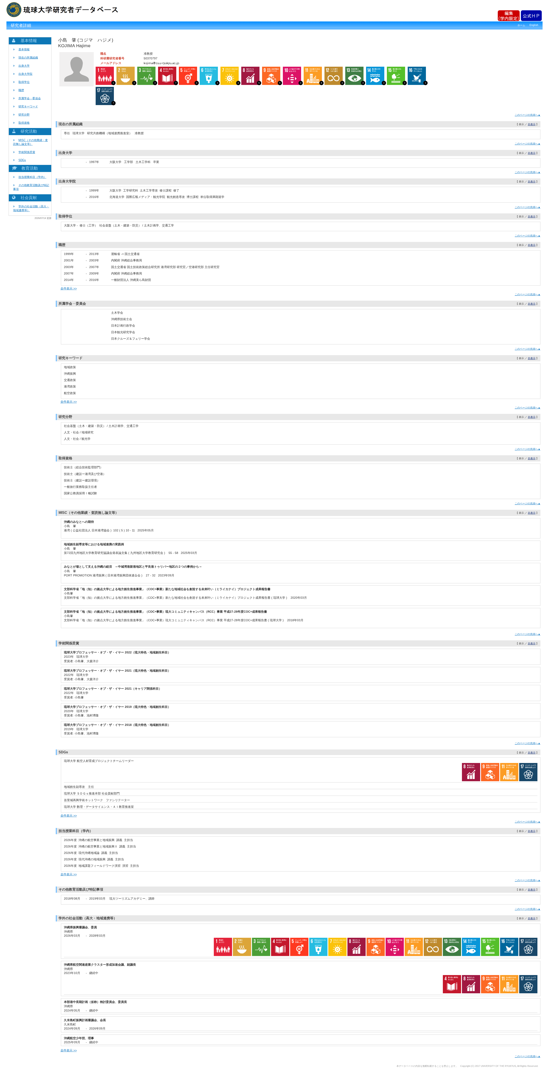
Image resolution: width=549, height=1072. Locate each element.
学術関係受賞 (26, 152)
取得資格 (24, 122)
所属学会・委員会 (29, 98)
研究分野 (24, 114)
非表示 (531, 124)
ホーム (521, 25)
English (533, 25)
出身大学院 (25, 73)
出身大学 (24, 65)
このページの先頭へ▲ (527, 114)
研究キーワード (28, 106)
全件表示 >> (68, 288)
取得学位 (24, 82)
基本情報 (24, 49)
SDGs (22, 160)
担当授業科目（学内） (32, 177)
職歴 (21, 90)
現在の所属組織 (28, 57)
